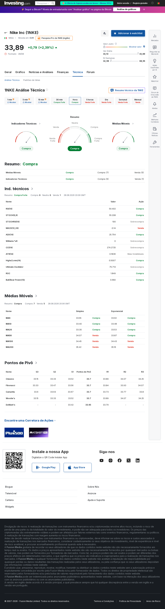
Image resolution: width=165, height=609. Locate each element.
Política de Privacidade (130, 601)
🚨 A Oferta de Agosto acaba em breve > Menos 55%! (86, 3)
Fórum (91, 72)
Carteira (9, 500)
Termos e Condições (104, 601)
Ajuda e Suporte (96, 500)
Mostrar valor (135, 47)
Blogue (9, 486)
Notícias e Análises (41, 72)
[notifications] (152, 3)
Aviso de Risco (153, 601)
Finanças (63, 72)
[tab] (12, 101)
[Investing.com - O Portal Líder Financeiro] (17, 3)
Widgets (9, 506)
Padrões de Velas (31, 80)
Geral (8, 72)
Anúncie (92, 493)
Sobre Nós (93, 486)
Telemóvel (10, 493)
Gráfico (20, 72)
